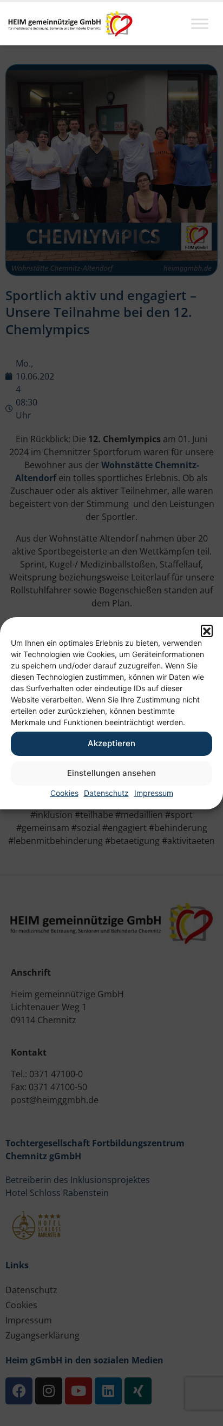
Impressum (153, 793)
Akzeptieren (111, 743)
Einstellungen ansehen (111, 773)
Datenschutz (106, 793)
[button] (206, 630)
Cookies (64, 793)
